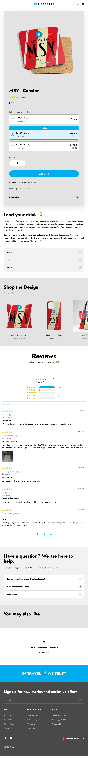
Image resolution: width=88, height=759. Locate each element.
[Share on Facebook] (17, 189)
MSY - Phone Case (54, 335)
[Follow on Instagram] (11, 738)
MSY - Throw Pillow (19, 335)
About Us (7, 715)
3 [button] (44, 534)
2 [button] (41, 534)
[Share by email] (28, 189)
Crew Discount (32, 715)
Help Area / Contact (60, 715)
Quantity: (12, 157)
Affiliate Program (33, 719)
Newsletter (31, 728)
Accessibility (57, 724)
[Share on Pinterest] (24, 189)
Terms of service (10, 728)
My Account (8, 719)
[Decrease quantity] (12, 163)
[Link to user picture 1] (7, 456)
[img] (7, 411)
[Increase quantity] (22, 163)
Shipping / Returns (59, 719)
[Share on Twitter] (20, 189)
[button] (15, 97)
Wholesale (31, 724)
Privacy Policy (9, 724)
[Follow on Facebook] (5, 738)
